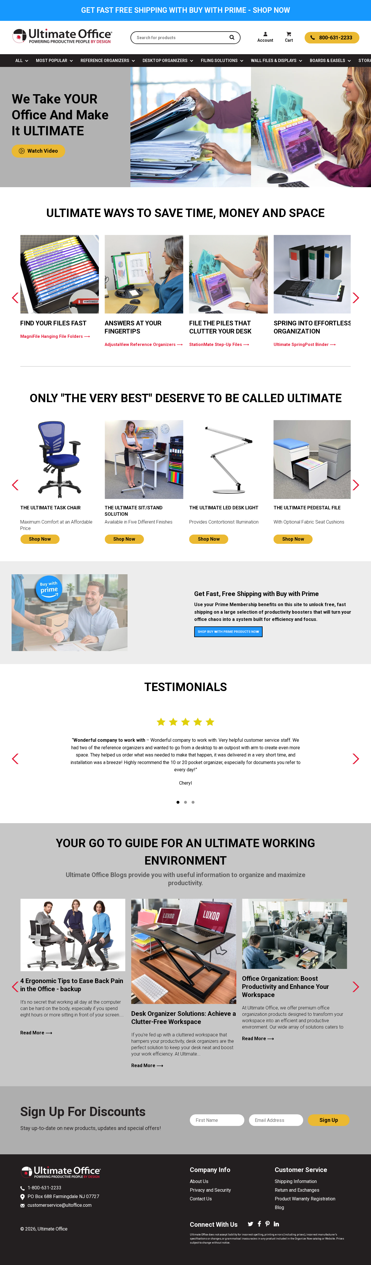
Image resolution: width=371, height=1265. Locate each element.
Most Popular (52, 60)
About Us (199, 1181)
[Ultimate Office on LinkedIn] (276, 1224)
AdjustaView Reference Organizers (144, 344)
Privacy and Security (210, 1190)
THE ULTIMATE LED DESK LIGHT (224, 508)
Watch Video (43, 151)
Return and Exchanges (297, 1190)
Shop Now (40, 539)
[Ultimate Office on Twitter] (250, 1224)
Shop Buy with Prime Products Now (228, 632)
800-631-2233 (335, 37)
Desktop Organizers (165, 60)
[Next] (355, 297)
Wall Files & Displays (274, 60)
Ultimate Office (53, 1229)
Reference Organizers (105, 60)
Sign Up (328, 1120)
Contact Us (201, 1199)
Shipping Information (296, 1181)
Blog (279, 1207)
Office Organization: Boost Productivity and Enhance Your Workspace (285, 986)
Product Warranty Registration (305, 1199)
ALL (19, 60)
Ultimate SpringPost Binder (305, 344)
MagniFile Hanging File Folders (55, 336)
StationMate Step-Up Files (219, 344)
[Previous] (16, 297)
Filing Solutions (220, 60)
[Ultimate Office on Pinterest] (267, 1224)
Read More (36, 1033)
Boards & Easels (328, 60)
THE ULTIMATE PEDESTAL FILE (307, 508)
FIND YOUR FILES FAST (53, 323)
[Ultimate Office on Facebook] (259, 1224)
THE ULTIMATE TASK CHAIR (50, 508)
